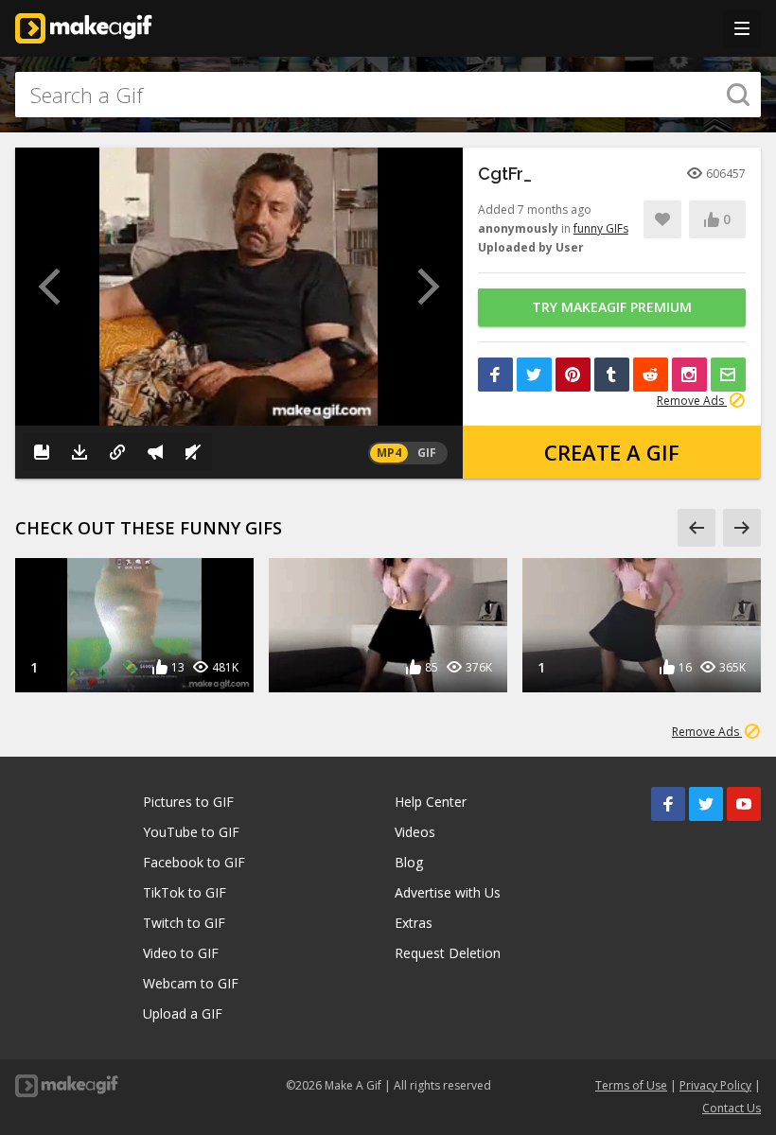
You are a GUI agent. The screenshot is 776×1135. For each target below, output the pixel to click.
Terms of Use (631, 1085)
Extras (413, 923)
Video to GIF (181, 953)
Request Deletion (448, 953)
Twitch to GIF (184, 923)
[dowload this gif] (79, 452)
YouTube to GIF (191, 832)
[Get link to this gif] (117, 452)
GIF (426, 453)
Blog (409, 862)
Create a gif (611, 452)
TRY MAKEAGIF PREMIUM (612, 307)
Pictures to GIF (188, 802)
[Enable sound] (193, 452)
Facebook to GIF (194, 862)
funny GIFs (600, 228)
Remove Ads (692, 401)
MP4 (389, 453)
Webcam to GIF (190, 983)
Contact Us (731, 1108)
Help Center (431, 802)
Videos (415, 832)
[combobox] (388, 94)
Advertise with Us (448, 892)
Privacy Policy (715, 1085)
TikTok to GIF (184, 892)
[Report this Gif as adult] (155, 452)
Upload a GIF (182, 1013)
